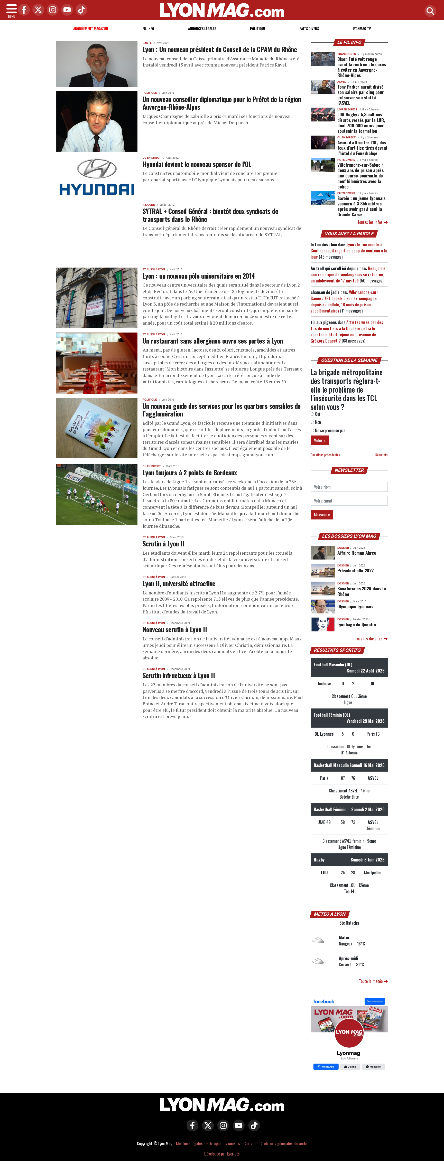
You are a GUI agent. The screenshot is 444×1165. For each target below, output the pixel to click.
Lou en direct (347, 109)
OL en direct (152, 157)
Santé (147, 43)
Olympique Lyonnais (355, 606)
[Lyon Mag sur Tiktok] (253, 1129)
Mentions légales (189, 1143)
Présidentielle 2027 (355, 570)
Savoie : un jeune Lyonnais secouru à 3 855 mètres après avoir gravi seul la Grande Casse (361, 206)
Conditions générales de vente (283, 1143)
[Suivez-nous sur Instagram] (222, 1129)
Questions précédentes (325, 454)
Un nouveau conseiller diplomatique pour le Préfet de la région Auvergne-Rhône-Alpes (222, 103)
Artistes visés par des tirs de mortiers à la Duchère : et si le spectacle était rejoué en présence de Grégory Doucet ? (347, 331)
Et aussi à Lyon (154, 269)
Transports (346, 54)
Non (317, 422)
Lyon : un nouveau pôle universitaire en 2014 (199, 275)
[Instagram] (51, 10)
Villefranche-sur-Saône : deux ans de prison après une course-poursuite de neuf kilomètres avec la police (360, 175)
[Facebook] (22, 10)
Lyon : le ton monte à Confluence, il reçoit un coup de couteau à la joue (349, 250)
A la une (149, 204)
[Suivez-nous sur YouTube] (237, 1129)
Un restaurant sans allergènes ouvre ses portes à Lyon (213, 340)
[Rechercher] (429, 11)
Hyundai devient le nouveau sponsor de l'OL (197, 164)
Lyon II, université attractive (179, 583)
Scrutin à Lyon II (163, 543)
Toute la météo (371, 981)
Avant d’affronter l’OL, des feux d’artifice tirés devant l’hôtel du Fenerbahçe (362, 147)
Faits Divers (309, 28)
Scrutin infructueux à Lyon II (179, 675)
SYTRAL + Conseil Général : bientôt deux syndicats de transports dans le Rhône (210, 215)
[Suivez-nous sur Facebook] (349, 1034)
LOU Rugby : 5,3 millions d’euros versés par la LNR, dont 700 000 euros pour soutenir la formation (361, 122)
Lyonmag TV (362, 28)
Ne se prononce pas (329, 430)
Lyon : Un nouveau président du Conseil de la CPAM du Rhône (220, 49)
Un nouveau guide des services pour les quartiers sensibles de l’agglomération (222, 410)
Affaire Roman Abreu (356, 552)
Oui (317, 414)
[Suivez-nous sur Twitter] (206, 1129)
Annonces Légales (202, 28)
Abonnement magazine (90, 28)
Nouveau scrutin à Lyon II (175, 629)
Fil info (148, 28)
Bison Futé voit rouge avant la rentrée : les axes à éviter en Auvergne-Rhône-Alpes (361, 66)
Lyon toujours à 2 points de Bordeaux (190, 472)
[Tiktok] (80, 10)
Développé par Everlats (222, 1154)
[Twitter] (37, 10)
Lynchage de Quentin (356, 624)
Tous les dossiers (369, 639)
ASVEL (341, 81)
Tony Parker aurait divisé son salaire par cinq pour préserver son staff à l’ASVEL (360, 94)
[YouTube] (66, 10)
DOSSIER (343, 548)
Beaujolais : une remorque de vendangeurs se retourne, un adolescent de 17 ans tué (349, 274)
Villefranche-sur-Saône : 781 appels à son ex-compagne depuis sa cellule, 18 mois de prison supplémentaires (344, 301)
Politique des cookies (223, 1143)
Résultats (381, 454)
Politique (257, 28)
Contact (250, 1143)
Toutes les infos (370, 222)
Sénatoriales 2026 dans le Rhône (361, 591)
